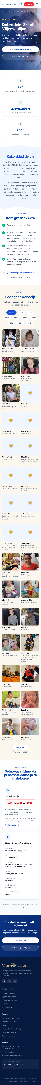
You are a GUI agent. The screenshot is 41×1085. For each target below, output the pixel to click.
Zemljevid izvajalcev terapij (11, 1029)
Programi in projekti (8, 993)
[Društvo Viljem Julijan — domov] (9, 4)
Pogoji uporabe (23, 1081)
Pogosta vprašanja (8, 1036)
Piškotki (33, 1081)
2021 (34, 318)
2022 (25, 318)
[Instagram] (9, 981)
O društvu (5, 1004)
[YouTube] (15, 981)
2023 (16, 318)
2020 (12, 323)
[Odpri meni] (37, 4)
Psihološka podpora (9, 1022)
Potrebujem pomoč (21, 49)
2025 (30, 312)
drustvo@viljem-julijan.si (20, 948)
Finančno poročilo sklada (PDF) (22, 273)
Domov (4, 12)
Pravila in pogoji (11, 825)
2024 (7, 318)
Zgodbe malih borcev (9, 997)
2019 (20, 323)
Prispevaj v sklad (20, 57)
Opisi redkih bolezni (9, 1032)
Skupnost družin (7, 1025)
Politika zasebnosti (11, 1081)
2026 (21, 312)
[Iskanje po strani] (21, 4)
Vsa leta (11, 312)
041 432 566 (20, 940)
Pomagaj (30, 4)
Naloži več (20, 747)
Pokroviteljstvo (7, 1007)
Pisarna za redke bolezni (10, 1018)
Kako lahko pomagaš (9, 1000)
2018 (29, 323)
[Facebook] (4, 981)
